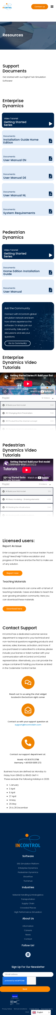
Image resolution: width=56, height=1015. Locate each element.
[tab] (28, 405)
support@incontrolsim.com (28, 724)
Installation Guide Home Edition (20, 141)
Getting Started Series (15, 123)
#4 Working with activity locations (20, 515)
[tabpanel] (28, 384)
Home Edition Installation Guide (21, 272)
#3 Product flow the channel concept (21, 421)
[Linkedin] (28, 954)
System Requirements (19, 213)
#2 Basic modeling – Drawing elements (22, 499)
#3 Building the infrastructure (18, 507)
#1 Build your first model (16, 405)
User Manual (12, 292)
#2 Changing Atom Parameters (19, 413)
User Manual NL (14, 195)
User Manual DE (14, 178)
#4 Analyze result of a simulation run (21, 429)
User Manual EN (14, 160)
